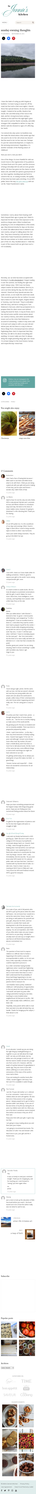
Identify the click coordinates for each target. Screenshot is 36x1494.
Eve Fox (9, 819)
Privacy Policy (24, 1484)
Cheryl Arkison (11, 587)
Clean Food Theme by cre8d (23, 1487)
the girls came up (22, 181)
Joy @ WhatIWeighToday (15, 833)
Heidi (8, 1046)
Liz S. (8, 712)
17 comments (5, 34)
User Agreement (6, 1487)
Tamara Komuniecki (13, 906)
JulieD (8, 569)
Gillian (8, 521)
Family (13, 401)
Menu (4, 22)
